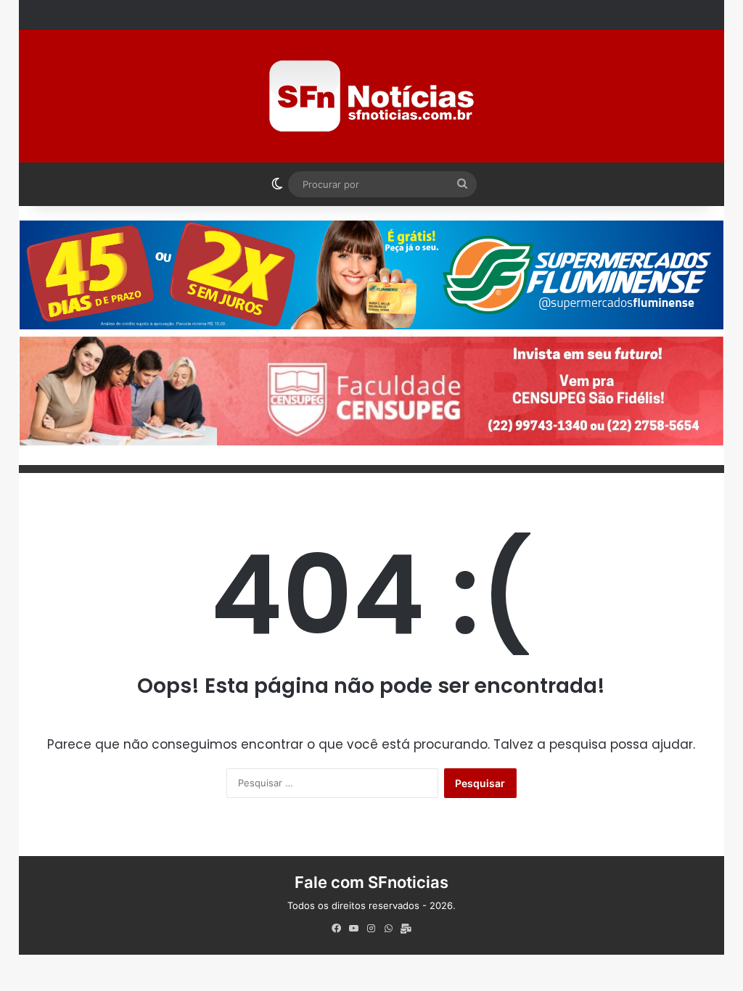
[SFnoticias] (371, 96)
